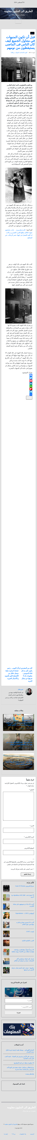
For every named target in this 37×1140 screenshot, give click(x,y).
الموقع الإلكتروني (29, 848)
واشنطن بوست (29, 1074)
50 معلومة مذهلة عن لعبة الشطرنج (24, 1063)
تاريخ (32, 33)
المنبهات (17, 52)
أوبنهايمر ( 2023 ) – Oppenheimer (24, 913)
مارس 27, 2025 (28, 747)
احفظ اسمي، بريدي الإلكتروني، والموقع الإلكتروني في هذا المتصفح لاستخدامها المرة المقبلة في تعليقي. (19, 863)
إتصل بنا (6, 1134)
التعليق (31, 789)
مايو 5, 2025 (29, 728)
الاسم (32, 826)
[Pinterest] (18, 380)
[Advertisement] (19, 251)
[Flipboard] (18, 389)
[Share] (18, 394)
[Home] (34, 21)
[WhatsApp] (18, 386)
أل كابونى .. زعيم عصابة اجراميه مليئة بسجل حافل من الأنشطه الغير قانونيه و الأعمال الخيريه (12, 673)
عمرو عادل (20, 689)
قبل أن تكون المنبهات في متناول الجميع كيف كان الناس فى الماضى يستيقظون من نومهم (20, 42)
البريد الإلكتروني (29, 837)
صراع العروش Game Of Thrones (24, 886)
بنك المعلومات (22, 1134)
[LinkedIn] (18, 383)
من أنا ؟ (13, 1134)
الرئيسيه (32, 1134)
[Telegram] (18, 391)
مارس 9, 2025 (29, 767)
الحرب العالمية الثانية (26, 720)
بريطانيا (13, 52)
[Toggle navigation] (18, 21)
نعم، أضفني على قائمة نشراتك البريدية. (22, 869)
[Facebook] (18, 375)
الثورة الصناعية (23, 52)
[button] (2, 21)
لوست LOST (30, 931)
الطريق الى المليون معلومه (18, 11)
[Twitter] (18, 378)
